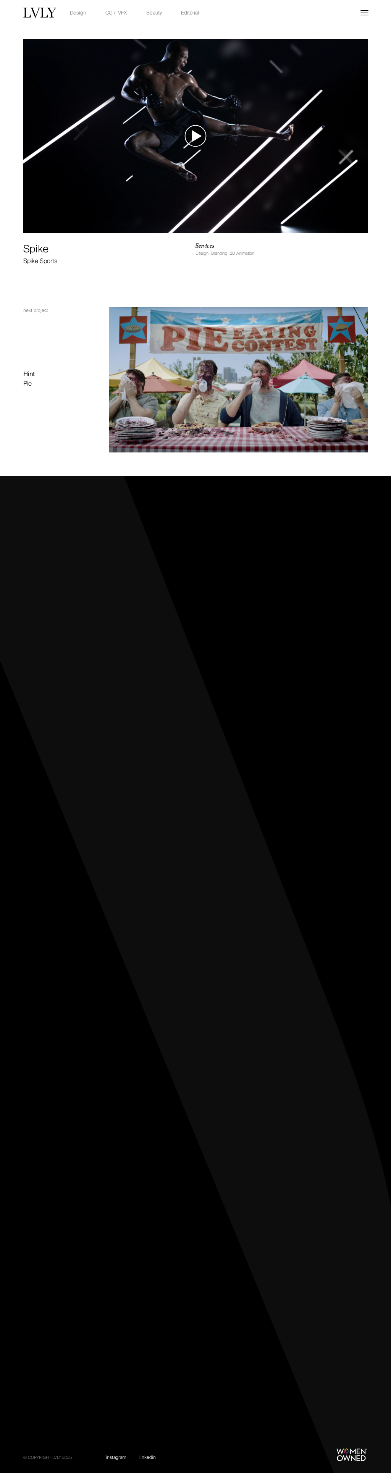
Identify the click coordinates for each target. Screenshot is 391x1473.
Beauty (154, 13)
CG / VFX (116, 13)
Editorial (190, 13)
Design (78, 13)
